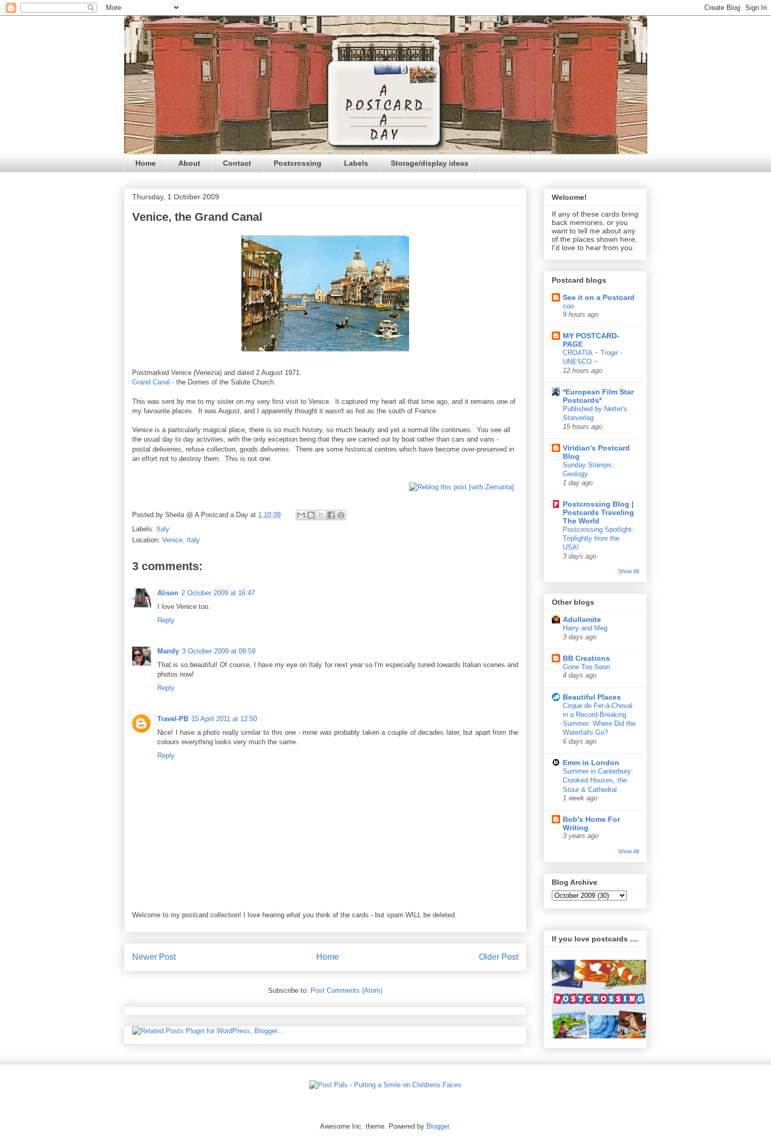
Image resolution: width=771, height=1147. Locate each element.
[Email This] (301, 515)
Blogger (437, 1126)
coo (568, 306)
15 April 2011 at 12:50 (224, 719)
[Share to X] (321, 515)
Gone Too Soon (586, 667)
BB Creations (586, 658)
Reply (166, 620)
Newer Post (154, 956)
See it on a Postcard (599, 297)
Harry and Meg (585, 628)
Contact (237, 163)
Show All (628, 571)
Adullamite (582, 619)
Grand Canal (151, 382)
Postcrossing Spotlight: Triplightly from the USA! (598, 539)
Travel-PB (172, 719)
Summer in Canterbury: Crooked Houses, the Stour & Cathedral (598, 780)
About (189, 163)
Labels (356, 163)
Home (145, 163)
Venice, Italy (181, 540)
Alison (167, 593)
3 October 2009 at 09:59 (218, 651)
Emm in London (591, 762)
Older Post (498, 956)
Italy (162, 529)
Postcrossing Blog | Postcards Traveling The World (598, 512)
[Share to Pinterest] (341, 515)
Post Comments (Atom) (346, 990)
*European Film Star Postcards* (598, 396)
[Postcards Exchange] (599, 1036)
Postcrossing (298, 163)
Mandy (168, 651)
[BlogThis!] (311, 515)
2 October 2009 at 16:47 (218, 593)
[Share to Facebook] (331, 515)
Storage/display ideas (429, 163)
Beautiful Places (592, 697)
